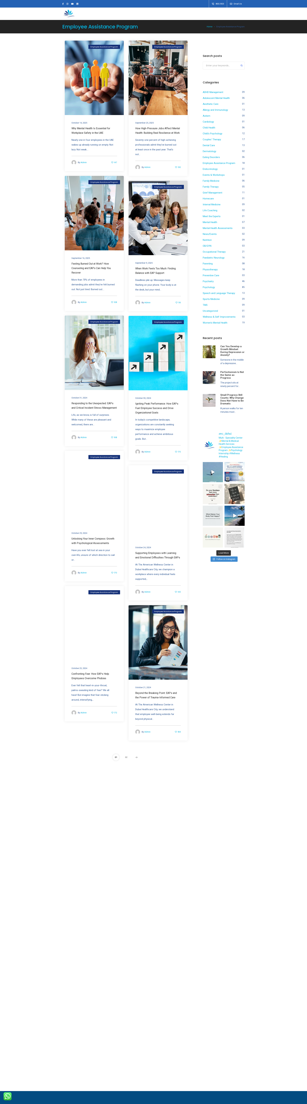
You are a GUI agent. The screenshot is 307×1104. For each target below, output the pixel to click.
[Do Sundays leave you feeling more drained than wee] (213, 494)
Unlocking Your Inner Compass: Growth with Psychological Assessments (92, 541)
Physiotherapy (210, 269)
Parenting (208, 263)
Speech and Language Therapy (219, 293)
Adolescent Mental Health (216, 98)
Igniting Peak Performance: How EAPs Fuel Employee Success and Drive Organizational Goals (156, 408)
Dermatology (209, 151)
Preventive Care (211, 275)
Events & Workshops (214, 175)
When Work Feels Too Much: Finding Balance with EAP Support (155, 270)
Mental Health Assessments (217, 228)
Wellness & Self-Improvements (219, 316)
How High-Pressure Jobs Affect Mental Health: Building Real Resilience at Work (157, 130)
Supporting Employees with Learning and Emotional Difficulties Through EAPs (157, 555)
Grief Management (212, 192)
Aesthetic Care (210, 104)
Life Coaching (210, 210)
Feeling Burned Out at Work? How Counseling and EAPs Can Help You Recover (91, 268)
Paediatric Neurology (213, 257)
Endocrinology (210, 169)
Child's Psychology (212, 133)
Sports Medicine (211, 299)
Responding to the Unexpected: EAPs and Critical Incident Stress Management (94, 405)
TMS (205, 305)
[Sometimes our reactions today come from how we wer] (234, 537)
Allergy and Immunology (215, 109)
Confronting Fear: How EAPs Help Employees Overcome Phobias (90, 676)
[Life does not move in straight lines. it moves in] (234, 516)
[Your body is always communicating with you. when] (213, 516)
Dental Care (209, 145)
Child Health (209, 127)
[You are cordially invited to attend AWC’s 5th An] (234, 472)
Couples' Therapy (212, 139)
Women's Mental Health (215, 322)
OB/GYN (207, 245)
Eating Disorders (211, 157)
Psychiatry (208, 281)
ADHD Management (213, 92)
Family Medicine (211, 180)
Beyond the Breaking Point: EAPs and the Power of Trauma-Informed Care (156, 695)
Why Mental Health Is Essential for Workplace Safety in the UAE (90, 130)
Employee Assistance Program (104, 47)
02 (126, 757)
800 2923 (220, 4)
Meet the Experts (211, 216)
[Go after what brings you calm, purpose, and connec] (234, 494)
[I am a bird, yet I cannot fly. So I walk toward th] (213, 472)
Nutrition (207, 240)
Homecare (208, 198)
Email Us (238, 4)
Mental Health (210, 222)
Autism (206, 115)
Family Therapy (211, 186)
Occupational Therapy (214, 251)
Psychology (209, 287)
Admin (84, 162)
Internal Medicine (211, 204)
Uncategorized (210, 310)
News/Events (210, 234)
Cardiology (208, 121)
